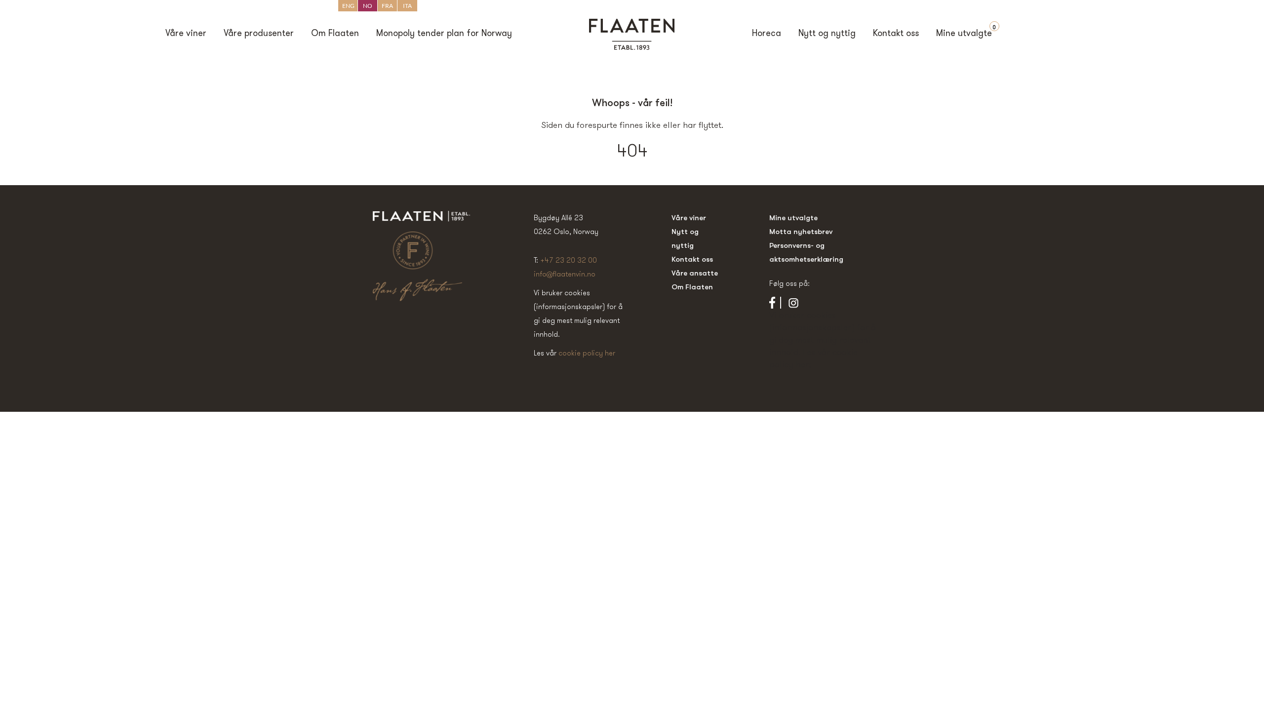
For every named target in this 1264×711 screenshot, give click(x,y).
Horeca (766, 34)
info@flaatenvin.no (564, 273)
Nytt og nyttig (827, 34)
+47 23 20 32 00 (568, 260)
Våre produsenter (259, 34)
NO (367, 5)
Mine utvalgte (964, 34)
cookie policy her (586, 352)
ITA (407, 5)
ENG (348, 5)
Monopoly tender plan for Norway (444, 34)
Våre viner (185, 34)
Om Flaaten (335, 34)
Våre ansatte (695, 272)
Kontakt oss (896, 34)
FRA (387, 5)
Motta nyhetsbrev (800, 231)
